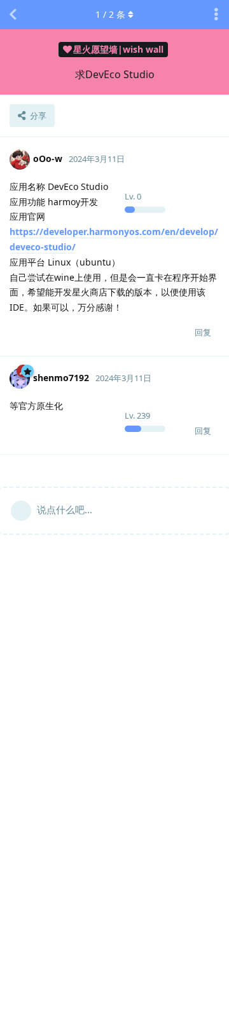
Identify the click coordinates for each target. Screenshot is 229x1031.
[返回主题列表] (12, 14)
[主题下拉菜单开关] (216, 14)
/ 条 (110, 14)
